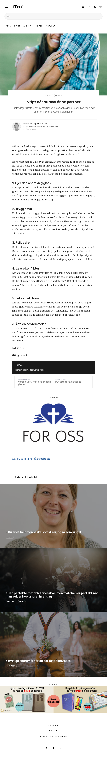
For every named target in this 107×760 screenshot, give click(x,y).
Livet (17, 26)
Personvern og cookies (53, 736)
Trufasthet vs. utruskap (68, 381)
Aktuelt (50, 26)
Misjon (39, 26)
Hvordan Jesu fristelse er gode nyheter (34, 383)
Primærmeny (6, 6)
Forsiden (53, 725)
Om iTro (53, 731)
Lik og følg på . (31, 458)
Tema (8, 26)
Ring (49, 95)
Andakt (28, 26)
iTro (18, 6)
